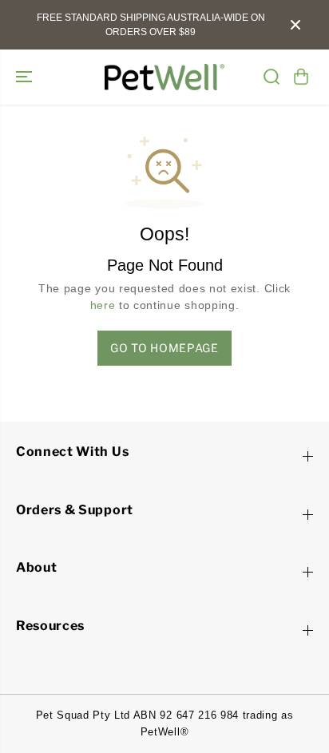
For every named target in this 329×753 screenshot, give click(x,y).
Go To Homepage (164, 348)
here (103, 305)
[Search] (271, 76)
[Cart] (301, 77)
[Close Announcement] (295, 24)
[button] (25, 77)
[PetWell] (164, 77)
